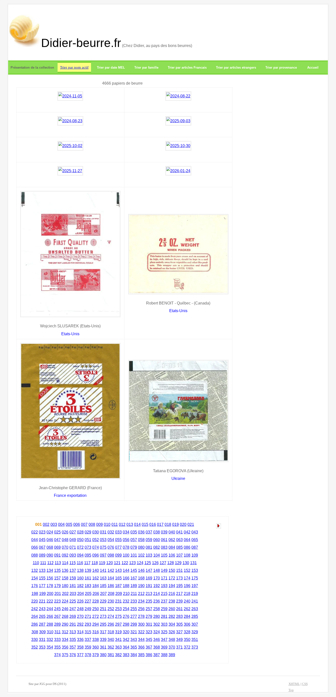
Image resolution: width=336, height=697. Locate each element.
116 (80, 563)
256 (141, 609)
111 (43, 563)
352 (34, 647)
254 (126, 609)
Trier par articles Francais (187, 67)
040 (171, 532)
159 (72, 578)
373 (194, 647)
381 (110, 655)
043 (194, 532)
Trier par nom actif (74, 67)
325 (164, 632)
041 (179, 532)
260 (171, 609)
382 (118, 655)
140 (95, 570)
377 (80, 655)
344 (141, 639)
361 (103, 647)
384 (133, 655)
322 (141, 632)
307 (194, 624)
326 (171, 632)
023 (42, 532)
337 (88, 639)
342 (126, 639)
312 (65, 632)
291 (72, 624)
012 (122, 524)
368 (156, 647)
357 (72, 647)
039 (164, 532)
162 (95, 578)
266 (49, 616)
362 (110, 647)
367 (149, 647)
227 (88, 601)
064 (187, 540)
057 (133, 540)
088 (34, 555)
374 (57, 655)
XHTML (294, 684)
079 (133, 547)
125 (147, 563)
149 (164, 570)
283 (179, 616)
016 (152, 524)
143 (118, 570)
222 (49, 601)
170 (156, 578)
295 (103, 624)
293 (88, 624)
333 (57, 639)
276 (126, 616)
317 (103, 632)
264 (34, 616)
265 (42, 616)
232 (126, 601)
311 (57, 632)
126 (155, 563)
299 (133, 624)
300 (141, 624)
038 (156, 532)
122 (125, 563)
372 (187, 647)
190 (141, 586)
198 (34, 593)
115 (72, 563)
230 (110, 601)
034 (126, 532)
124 (140, 563)
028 (80, 532)
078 (126, 547)
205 (88, 593)
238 (171, 601)
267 (57, 616)
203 (73, 593)
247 (72, 609)
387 (156, 655)
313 (72, 632)
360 (95, 647)
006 (76, 524)
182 (80, 586)
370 (171, 647)
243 (42, 609)
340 (110, 639)
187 (118, 586)
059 (149, 540)
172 (171, 578)
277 (133, 616)
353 (42, 647)
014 (137, 524)
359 (88, 647)
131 (193, 563)
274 (110, 616)
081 (149, 547)
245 (57, 609)
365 (133, 647)
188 (126, 586)
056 (126, 540)
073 (88, 547)
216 (171, 593)
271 (88, 616)
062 (171, 540)
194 (171, 586)
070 (65, 547)
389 (171, 655)
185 (103, 586)
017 (160, 524)
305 (179, 624)
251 (103, 609)
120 (109, 563)
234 (141, 601)
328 (187, 632)
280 (156, 616)
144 (126, 570)
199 (42, 593)
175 (194, 578)
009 (99, 524)
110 (36, 563)
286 (34, 624)
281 (164, 616)
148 (156, 570)
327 (179, 632)
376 (72, 655)
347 (164, 639)
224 (65, 601)
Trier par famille (146, 67)
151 (179, 570)
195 (179, 586)
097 (103, 555)
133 (42, 570)
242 (34, 609)
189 (133, 586)
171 (164, 578)
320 (126, 632)
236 (156, 601)
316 (95, 632)
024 (49, 532)
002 (46, 524)
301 (149, 624)
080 (141, 547)
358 (80, 647)
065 (194, 540)
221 (42, 601)
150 (171, 570)
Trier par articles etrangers (236, 67)
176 (34, 586)
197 (194, 586)
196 (187, 586)
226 (80, 601)
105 (164, 555)
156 (49, 578)
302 (156, 624)
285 (194, 616)
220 (34, 601)
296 (110, 624)
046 (49, 540)
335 (72, 639)
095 (88, 555)
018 (168, 524)
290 (65, 624)
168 (141, 578)
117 (87, 563)
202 (65, 593)
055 (118, 540)
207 (103, 593)
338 (95, 639)
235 (149, 601)
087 (194, 547)
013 (129, 524)
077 (118, 547)
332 (49, 639)
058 (141, 540)
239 (179, 601)
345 (149, 639)
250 (95, 609)
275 (118, 616)
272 (95, 616)
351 (194, 639)
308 (34, 632)
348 (171, 639)
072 (80, 547)
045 (42, 540)
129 (178, 563)
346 (156, 639)
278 (141, 616)
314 (80, 632)
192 (156, 586)
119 (102, 563)
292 (80, 624)
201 (57, 593)
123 (132, 563)
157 (57, 578)
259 (164, 609)
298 (126, 624)
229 (103, 601)
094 (80, 555)
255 (133, 609)
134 (49, 570)
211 (134, 593)
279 (149, 616)
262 (187, 609)
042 (187, 532)
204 (80, 593)
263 (194, 609)
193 (164, 586)
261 (179, 609)
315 (88, 632)
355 (57, 647)
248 (80, 609)
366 (141, 647)
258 (156, 609)
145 (133, 570)
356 (65, 647)
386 (149, 655)
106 (171, 555)
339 (103, 639)
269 (72, 616)
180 (65, 586)
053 (103, 540)
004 (61, 524)
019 (175, 524)
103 (149, 555)
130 (186, 563)
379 (95, 655)
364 (126, 647)
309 (42, 632)
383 (126, 655)
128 (170, 563)
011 (114, 524)
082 (156, 547)
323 (149, 632)
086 (187, 547)
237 (164, 601)
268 (65, 616)
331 (42, 639)
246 (65, 609)
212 (141, 593)
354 (49, 647)
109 (194, 555)
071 (72, 547)
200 (50, 593)
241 (194, 601)
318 (110, 632)
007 (84, 524)
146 (141, 570)
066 (34, 547)
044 (34, 540)
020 (183, 524)
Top (291, 690)
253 (118, 609)
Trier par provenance (281, 67)
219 (194, 593)
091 (57, 555)
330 (34, 639)
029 (88, 532)
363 (118, 647)
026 (65, 532)
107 (179, 555)
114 (65, 563)
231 (118, 601)
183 (88, 586)
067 (42, 547)
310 (50, 632)
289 (57, 624)
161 (88, 578)
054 (110, 540)
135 (57, 570)
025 (57, 532)
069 (57, 547)
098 (110, 555)
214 (156, 593)
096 (95, 555)
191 (149, 586)
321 (133, 632)
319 (118, 632)
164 (110, 578)
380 (103, 655)
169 (149, 578)
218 (187, 593)
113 (58, 563)
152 (187, 570)
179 (57, 586)
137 (72, 570)
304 (171, 624)
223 (57, 601)
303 (164, 624)
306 (187, 624)
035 (133, 532)
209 (118, 593)
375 (65, 655)
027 (72, 532)
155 (42, 578)
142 (110, 570)
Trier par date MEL (111, 67)
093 (72, 555)
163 (103, 578)
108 (187, 555)
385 (141, 655)
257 (149, 609)
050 (80, 540)
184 (95, 586)
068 (49, 547)
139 (88, 570)
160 (80, 578)
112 (50, 563)
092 (65, 555)
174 (187, 578)
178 (49, 586)
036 (141, 532)
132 (34, 570)
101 (133, 555)
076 (110, 547)
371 (179, 647)
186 (110, 586)
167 (133, 578)
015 (145, 524)
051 (88, 540)
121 (117, 563)
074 (95, 547)
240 (187, 601)
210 (126, 593)
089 (42, 555)
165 (118, 578)
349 (179, 639)
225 (72, 601)
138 (80, 570)
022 (34, 532)
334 (65, 639)
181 (72, 586)
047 (57, 540)
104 (156, 555)
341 (118, 639)
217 (179, 593)
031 (103, 532)
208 (111, 593)
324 (156, 632)
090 (49, 555)
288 (49, 624)
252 (110, 609)
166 (126, 578)
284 (187, 616)
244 (49, 609)
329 (194, 632)
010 (107, 524)
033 (118, 532)
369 (164, 647)
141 (103, 570)
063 (179, 540)
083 (164, 547)
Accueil (313, 67)
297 (118, 624)
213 (149, 593)
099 (118, 555)
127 (163, 563)
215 (164, 593)
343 (133, 639)
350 (187, 639)
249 (88, 609)
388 (164, 655)
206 (95, 593)
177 (42, 586)
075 (103, 547)
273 (103, 616)
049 (72, 540)
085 (179, 547)
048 (65, 540)
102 (141, 555)
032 (110, 532)
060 (156, 540)
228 (95, 601)
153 (194, 570)
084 (171, 547)
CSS (305, 684)
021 (190, 524)
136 (65, 570)
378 (88, 655)
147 (149, 570)
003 (53, 524)
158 (65, 578)
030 (95, 532)
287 (42, 624)
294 (95, 624)
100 (126, 555)
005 (69, 524)
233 (133, 601)
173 (179, 578)
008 (92, 524)
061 (164, 540)
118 (95, 563)
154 (34, 578)
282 (171, 616)
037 (149, 532)
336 (80, 639)
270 (80, 616)
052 (95, 540)
